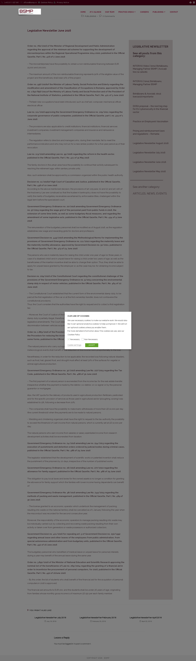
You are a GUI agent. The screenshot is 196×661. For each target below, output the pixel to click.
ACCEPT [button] (92, 345)
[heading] (98, 316)
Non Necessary (91, 339)
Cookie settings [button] (74, 345)
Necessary (75, 339)
